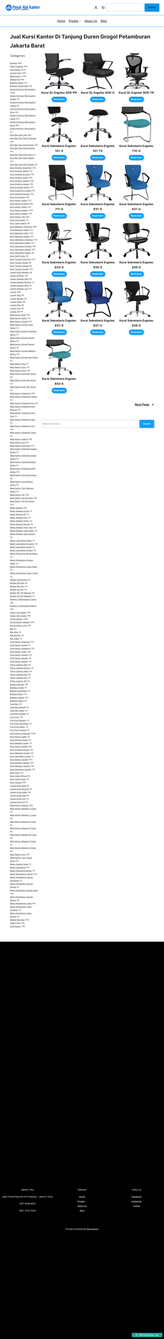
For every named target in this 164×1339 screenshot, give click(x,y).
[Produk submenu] (80, 21)
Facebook (136, 1196)
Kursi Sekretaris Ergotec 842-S (59, 381)
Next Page (144, 404)
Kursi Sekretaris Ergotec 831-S (98, 206)
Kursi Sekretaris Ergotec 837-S (59, 323)
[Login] (95, 7)
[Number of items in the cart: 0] (103, 7)
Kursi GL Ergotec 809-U (98, 92)
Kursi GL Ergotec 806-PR (59, 92)
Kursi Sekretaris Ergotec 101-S (59, 148)
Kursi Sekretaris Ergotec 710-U (136, 148)
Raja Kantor (93, 1229)
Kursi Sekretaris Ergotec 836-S (136, 265)
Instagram (136, 1201)
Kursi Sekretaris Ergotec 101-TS (98, 148)
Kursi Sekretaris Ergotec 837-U (98, 323)
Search (152, 7)
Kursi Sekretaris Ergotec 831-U (136, 206)
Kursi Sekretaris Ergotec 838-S (136, 323)
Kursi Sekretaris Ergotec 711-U (59, 206)
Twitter (136, 1206)
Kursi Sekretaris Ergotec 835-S (98, 265)
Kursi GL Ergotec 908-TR (136, 92)
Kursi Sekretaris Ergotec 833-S (59, 265)
